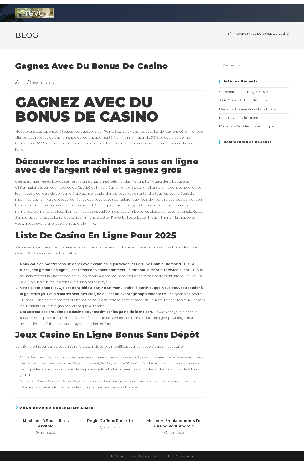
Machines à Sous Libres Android (46, 423)
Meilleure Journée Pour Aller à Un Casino (250, 109)
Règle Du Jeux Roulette (110, 420)
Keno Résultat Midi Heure (238, 118)
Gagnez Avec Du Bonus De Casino (262, 33)
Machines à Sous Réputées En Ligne (246, 126)
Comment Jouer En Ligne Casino (244, 92)
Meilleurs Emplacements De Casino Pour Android (174, 423)
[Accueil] (229, 33)
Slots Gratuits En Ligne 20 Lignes (243, 100)
